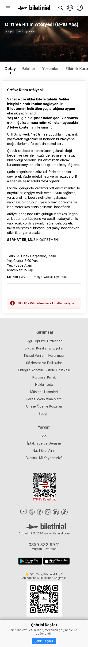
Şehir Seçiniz (44, 641)
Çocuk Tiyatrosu (25, 31)
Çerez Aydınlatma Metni (44, 399)
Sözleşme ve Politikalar (44, 363)
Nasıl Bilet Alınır (44, 450)
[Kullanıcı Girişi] (79, 8)
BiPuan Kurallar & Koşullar (44, 348)
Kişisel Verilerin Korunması (44, 355)
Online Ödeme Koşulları (44, 406)
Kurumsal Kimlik (44, 377)
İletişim (44, 413)
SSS (44, 436)
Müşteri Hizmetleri (44, 392)
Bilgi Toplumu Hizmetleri (44, 341)
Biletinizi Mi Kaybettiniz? (44, 458)
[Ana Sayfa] (34, 9)
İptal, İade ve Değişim (44, 443)
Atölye (9, 31)
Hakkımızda (44, 384)
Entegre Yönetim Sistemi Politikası (44, 370)
